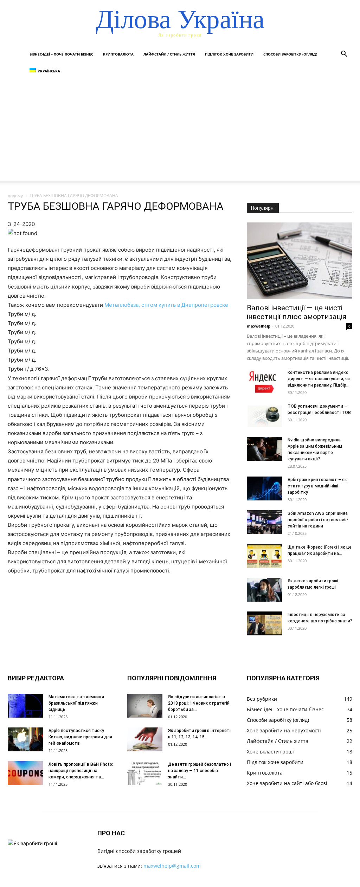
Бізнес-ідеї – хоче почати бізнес (61, 54)
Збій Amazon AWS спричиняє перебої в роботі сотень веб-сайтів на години (318, 520)
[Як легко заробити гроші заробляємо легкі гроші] (264, 590)
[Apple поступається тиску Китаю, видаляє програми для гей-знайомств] (25, 739)
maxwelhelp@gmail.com (172, 865)
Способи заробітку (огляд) (290, 54)
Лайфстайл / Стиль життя (169, 54)
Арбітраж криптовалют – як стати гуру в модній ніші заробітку (317, 486)
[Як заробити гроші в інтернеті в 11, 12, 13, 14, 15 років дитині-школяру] (144, 739)
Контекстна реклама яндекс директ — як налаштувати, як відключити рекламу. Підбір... (319, 379)
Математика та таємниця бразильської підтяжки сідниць (76, 703)
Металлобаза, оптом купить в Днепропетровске (166, 305)
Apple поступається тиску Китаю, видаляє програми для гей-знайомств (80, 737)
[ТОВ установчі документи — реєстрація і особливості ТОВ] (264, 415)
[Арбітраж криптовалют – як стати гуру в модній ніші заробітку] (264, 489)
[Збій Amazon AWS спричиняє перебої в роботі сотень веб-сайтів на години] (264, 522)
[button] (343, 54)
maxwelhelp (258, 326)
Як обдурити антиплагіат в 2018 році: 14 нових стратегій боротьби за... (199, 703)
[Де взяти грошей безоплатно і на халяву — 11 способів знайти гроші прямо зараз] (144, 773)
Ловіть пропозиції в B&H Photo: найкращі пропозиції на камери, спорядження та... (81, 770)
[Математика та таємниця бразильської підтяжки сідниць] (25, 706)
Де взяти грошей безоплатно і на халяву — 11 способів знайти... (199, 770)
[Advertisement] (180, 132)
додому (15, 196)
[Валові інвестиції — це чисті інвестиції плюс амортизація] (299, 260)
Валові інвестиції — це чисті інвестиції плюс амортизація (297, 312)
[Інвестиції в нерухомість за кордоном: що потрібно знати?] (264, 623)
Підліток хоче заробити (229, 54)
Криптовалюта (118, 54)
